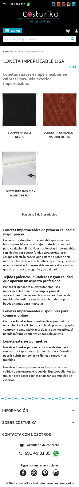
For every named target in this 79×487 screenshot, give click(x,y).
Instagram (56, 473)
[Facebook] (53, 4)
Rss (34, 473)
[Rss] (58, 4)
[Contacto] (73, 4)
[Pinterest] (63, 4)
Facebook (23, 473)
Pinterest (45, 473)
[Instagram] (68, 4)
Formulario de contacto (39, 445)
